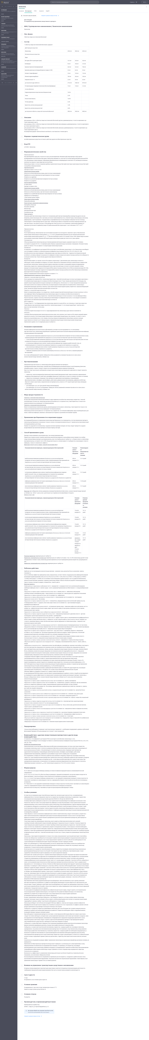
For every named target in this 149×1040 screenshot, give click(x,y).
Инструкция (28, 11)
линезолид (22, 8)
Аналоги (41, 11)
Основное (21, 11)
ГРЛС (35, 11)
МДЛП (47, 11)
